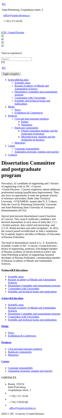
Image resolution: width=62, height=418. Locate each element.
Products (12, 115)
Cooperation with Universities (30, 97)
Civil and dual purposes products (32, 118)
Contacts (12, 154)
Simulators (26, 124)
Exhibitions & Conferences (29, 112)
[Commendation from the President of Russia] (2, 35)
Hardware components (26, 127)
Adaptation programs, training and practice (37, 151)
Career (11, 145)
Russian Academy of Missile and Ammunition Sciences (32, 87)
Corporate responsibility (27, 148)
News (18, 109)
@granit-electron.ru (16, 15)
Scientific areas (22, 82)
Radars (24, 121)
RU (4, 4)
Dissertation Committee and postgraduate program (34, 285)
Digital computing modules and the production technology (39, 132)
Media (11, 106)
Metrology (20, 142)
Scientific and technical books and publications (32, 291)
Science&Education (18, 79)
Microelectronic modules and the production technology (38, 138)
